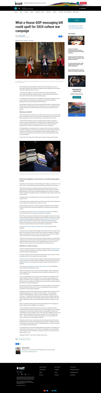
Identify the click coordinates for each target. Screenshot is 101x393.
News (21, 12)
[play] (16, 8)
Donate (84, 3)
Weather (38, 12)
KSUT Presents (67, 12)
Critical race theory (24, 258)
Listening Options (42, 369)
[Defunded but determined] (77, 81)
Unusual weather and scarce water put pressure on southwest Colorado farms (76, 70)
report (21, 213)
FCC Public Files (73, 367)
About (42, 12)
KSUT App (61, 12)
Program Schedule (42, 367)
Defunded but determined (76, 90)
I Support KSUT (77, 97)
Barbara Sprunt (22, 35)
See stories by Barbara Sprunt (29, 351)
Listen (15, 12)
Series (26, 12)
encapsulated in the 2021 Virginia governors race (38, 266)
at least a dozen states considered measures (34, 226)
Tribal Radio (76, 12)
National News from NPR (24, 339)
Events (54, 12)
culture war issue (56, 248)
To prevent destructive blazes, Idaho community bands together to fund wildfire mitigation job (75, 64)
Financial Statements (74, 372)
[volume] (19, 8)
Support (48, 12)
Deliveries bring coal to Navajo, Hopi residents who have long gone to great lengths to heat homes (76, 58)
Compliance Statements (74, 369)
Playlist (40, 372)
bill (22, 114)
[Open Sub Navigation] (18, 12)
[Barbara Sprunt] (18, 350)
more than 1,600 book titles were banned (41, 211)
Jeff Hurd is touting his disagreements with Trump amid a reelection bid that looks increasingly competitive (76, 50)
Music (31, 12)
